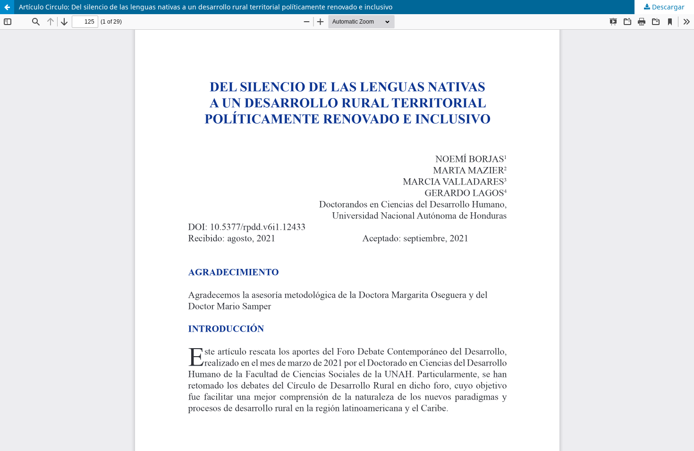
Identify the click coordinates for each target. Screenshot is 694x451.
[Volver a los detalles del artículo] (7, 7)
